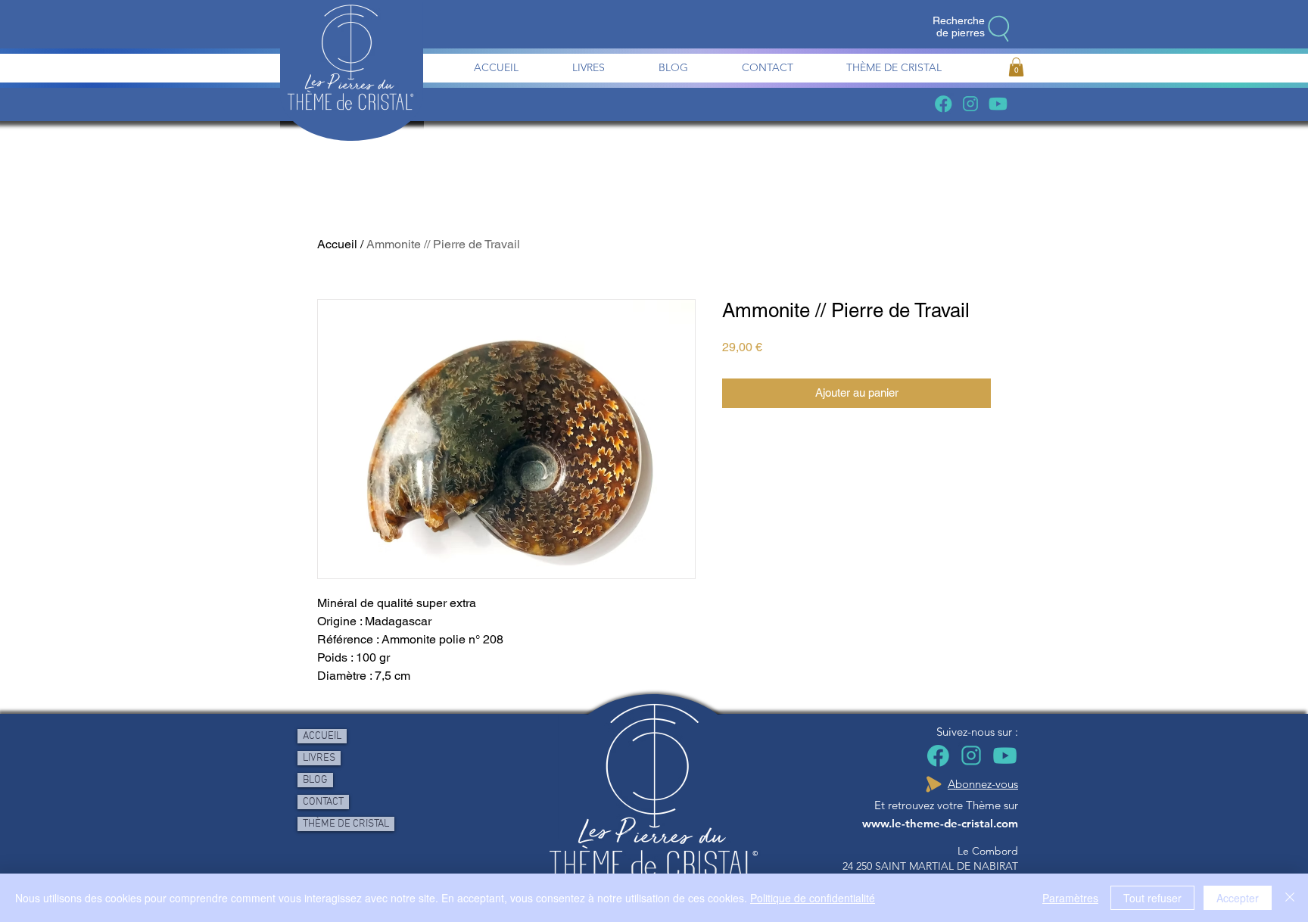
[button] (1016, 67)
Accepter (1237, 897)
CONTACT (323, 802)
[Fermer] (1290, 898)
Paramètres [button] (1070, 897)
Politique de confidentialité (812, 897)
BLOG (315, 780)
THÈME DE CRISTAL (346, 824)
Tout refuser (1152, 897)
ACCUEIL (322, 736)
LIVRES (319, 758)
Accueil (337, 244)
